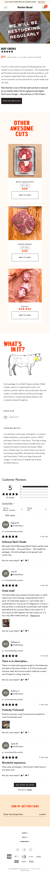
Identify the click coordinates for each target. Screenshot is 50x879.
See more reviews (25, 785)
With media (10, 516)
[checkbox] (13, 515)
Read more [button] (35, 616)
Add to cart (25, 195)
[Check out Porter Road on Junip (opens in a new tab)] (29, 790)
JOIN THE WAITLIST (11, 101)
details (41, 2)
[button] (7, 51)
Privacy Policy (25, 870)
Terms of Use (35, 869)
